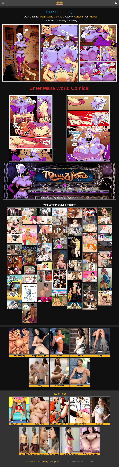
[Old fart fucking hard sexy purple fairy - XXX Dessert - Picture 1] (21, 53)
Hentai (93, 16)
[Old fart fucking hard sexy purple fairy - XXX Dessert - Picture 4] (31, 128)
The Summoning (59, 12)
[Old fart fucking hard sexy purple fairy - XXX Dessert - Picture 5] (88, 128)
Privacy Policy (42, 462)
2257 (52, 462)
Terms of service (29, 462)
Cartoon (78, 16)
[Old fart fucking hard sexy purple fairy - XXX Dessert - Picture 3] (98, 53)
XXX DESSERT (59, 3)
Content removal (61, 462)
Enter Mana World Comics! (59, 88)
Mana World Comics (51, 16)
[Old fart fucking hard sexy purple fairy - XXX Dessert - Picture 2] (59, 53)
